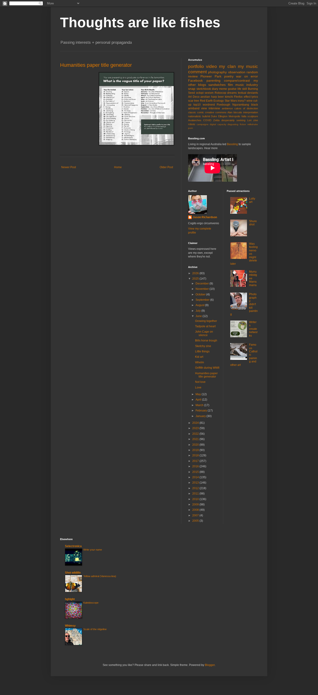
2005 (196, 520)
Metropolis (234, 116)
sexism (209, 92)
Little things (202, 351)
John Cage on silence (204, 333)
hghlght (70, 599)
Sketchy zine (203, 346)
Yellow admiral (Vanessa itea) (99, 576)
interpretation (250, 112)
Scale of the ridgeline (95, 629)
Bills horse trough (206, 340)
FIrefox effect (242, 96)
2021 (196, 439)
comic (200, 112)
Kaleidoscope (90, 602)
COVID (207, 120)
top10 (197, 104)
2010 (196, 499)
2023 (196, 428)
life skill (242, 88)
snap (191, 88)
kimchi (229, 96)
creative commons (216, 112)
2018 (196, 455)
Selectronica (73, 546)
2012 (196, 488)
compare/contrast (237, 80)
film (230, 85)
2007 (196, 515)
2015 (196, 472)
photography (217, 72)
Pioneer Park (210, 76)
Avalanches (194, 120)
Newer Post (68, 167)
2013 (196, 482)
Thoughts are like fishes (140, 22)
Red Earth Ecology (212, 100)
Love (198, 387)
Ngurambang (240, 104)
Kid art (199, 356)
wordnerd (209, 104)
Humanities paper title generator (96, 65)
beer (221, 96)
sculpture (252, 116)
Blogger (210, 665)
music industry (246, 85)
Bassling (232, 144)
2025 (196, 278)
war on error (247, 76)
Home (118, 167)
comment (197, 71)
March (200, 405)
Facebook (195, 80)
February (202, 410)
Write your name (92, 549)
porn (190, 128)
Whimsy (70, 625)
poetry (228, 76)
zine (255, 120)
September (203, 299)
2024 (196, 422)
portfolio (196, 66)
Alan (229, 112)
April (199, 399)
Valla (243, 116)
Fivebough (223, 104)
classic (192, 112)
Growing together (206, 321)
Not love (200, 382)
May (199, 394)
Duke (214, 116)
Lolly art (252, 200)
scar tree (193, 100)
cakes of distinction (246, 108)
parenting (213, 80)
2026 (196, 273)
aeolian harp (208, 96)
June (199, 316)
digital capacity (218, 124)
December (203, 283)
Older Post (166, 167)
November (203, 289)
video (211, 66)
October (201, 294)
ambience (227, 108)
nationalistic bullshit (199, 116)
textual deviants (248, 92)
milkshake (252, 124)
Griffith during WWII (207, 367)
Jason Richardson (205, 217)
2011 (196, 493)
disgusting (232, 124)
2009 (196, 504)
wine (250, 100)
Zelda (216, 120)
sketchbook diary (207, 88)
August (200, 305)
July (198, 310)
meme (223, 88)
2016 (196, 466)
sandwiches (217, 85)
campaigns (202, 124)
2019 (196, 450)
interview (214, 108)
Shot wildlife (73, 572)
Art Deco (194, 96)
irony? (242, 100)
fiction (243, 124)
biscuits (237, 112)
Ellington (222, 116)
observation (236, 72)
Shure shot (253, 223)
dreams (232, 92)
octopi (200, 92)
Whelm (199, 362)
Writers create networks (253, 329)
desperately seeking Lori (236, 120)
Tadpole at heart (205, 326)
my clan (227, 66)
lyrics (254, 96)
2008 (196, 509)
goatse (232, 88)
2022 (196, 433)
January (201, 416)
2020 (196, 444)
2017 (196, 461)
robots (191, 124)
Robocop (220, 92)
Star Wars (231, 100)
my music (248, 66)
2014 (196, 477)
